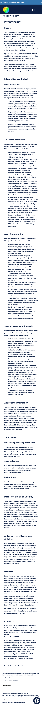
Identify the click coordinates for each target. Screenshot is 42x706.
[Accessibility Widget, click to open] (36, 700)
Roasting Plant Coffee (21, 693)
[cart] (33, 9)
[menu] (38, 9)
